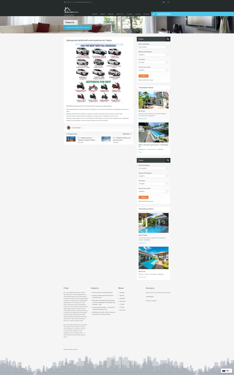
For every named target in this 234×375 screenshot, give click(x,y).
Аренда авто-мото (80, 106)
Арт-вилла (142, 111)
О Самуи (129, 14)
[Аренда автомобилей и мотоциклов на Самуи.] (98, 73)
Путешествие (90, 106)
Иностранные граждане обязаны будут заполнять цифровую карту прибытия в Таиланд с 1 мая (103, 302)
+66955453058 (163, 14)
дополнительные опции (146, 80)
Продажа (111, 14)
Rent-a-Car (120, 14)
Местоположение (144, 44)
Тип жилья (142, 59)
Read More (152, 115)
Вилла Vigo (142, 271)
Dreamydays (77, 128)
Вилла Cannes (143, 235)
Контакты (147, 14)
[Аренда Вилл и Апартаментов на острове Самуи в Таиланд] (71, 11)
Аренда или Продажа (145, 51)
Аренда (102, 14)
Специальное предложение (103, 106)
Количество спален (144, 67)
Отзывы (137, 14)
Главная (94, 14)
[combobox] (154, 47)
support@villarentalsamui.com (83, 2)
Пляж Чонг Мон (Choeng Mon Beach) (102, 292)
